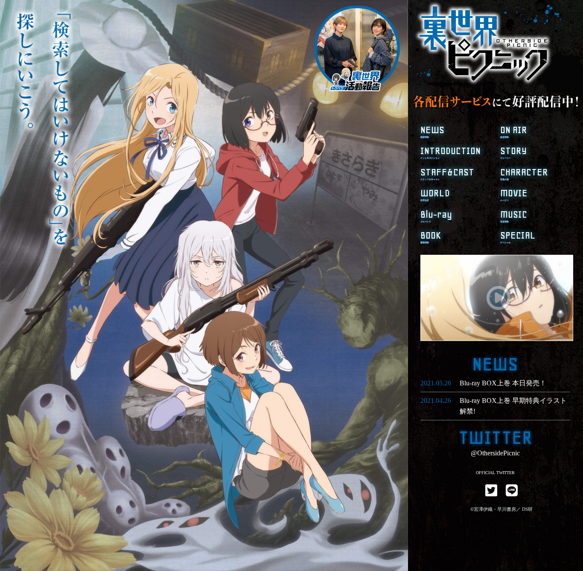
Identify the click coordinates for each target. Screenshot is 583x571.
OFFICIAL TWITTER (495, 472)
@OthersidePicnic (495, 453)
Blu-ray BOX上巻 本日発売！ (503, 383)
